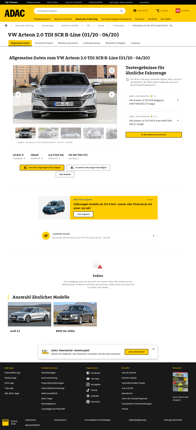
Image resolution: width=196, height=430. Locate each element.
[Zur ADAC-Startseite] (15, 13)
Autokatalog (48, 25)
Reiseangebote (48, 403)
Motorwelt (177, 368)
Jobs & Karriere (129, 372)
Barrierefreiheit (32, 425)
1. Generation (118, 25)
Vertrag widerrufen (173, 420)
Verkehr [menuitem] (152, 19)
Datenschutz (60, 420)
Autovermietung (49, 378)
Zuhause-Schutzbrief (73, 2)
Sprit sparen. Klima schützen (121, 2)
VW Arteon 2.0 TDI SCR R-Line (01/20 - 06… (153, 25)
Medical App (10, 378)
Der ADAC (126, 368)
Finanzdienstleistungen (52, 383)
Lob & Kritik (127, 388)
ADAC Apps (9, 368)
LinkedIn (95, 396)
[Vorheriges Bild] (18, 94)
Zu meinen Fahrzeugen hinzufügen (91, 167)
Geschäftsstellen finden (133, 383)
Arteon (101, 25)
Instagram (96, 384)
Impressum (30, 420)
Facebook (95, 373)
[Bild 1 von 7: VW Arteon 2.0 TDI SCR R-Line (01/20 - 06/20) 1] (25, 133)
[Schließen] (153, 349)
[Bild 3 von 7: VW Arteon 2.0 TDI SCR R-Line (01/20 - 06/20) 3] (71, 133)
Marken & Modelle (70, 25)
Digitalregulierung (137, 420)
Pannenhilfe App (12, 372)
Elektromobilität (96, 2)
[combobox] (80, 11)
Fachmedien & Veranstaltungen (137, 403)
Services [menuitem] (139, 19)
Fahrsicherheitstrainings (52, 388)
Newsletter (127, 393)
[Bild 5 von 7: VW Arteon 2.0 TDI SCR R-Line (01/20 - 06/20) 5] (116, 133)
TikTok (94, 390)
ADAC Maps (46, 398)
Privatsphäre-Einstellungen (98, 420)
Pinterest (95, 401)
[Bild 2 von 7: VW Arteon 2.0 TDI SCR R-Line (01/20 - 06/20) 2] (48, 133)
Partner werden (129, 378)
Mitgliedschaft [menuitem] (42, 19)
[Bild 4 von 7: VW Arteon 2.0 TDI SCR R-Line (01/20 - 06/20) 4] (93, 133)
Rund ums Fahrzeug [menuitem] (87, 19)
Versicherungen (48, 372)
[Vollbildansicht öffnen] (112, 70)
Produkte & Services (49, 368)
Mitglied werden (33, 2)
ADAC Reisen (52, 2)
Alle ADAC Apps (12, 393)
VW (88, 25)
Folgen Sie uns (92, 368)
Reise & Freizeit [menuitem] (63, 19)
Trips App (9, 388)
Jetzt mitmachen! (136, 352)
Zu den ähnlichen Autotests (153, 134)
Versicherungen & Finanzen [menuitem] (116, 19)
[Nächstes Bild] (112, 94)
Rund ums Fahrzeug (24, 25)
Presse (125, 409)
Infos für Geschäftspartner (134, 398)
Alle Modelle (65, 174)
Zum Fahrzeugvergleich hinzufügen (44, 167)
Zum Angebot (83, 214)
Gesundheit (144, 2)
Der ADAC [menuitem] (166, 19)
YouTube (95, 378)
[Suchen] (121, 11)
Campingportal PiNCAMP (53, 409)
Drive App (9, 383)
